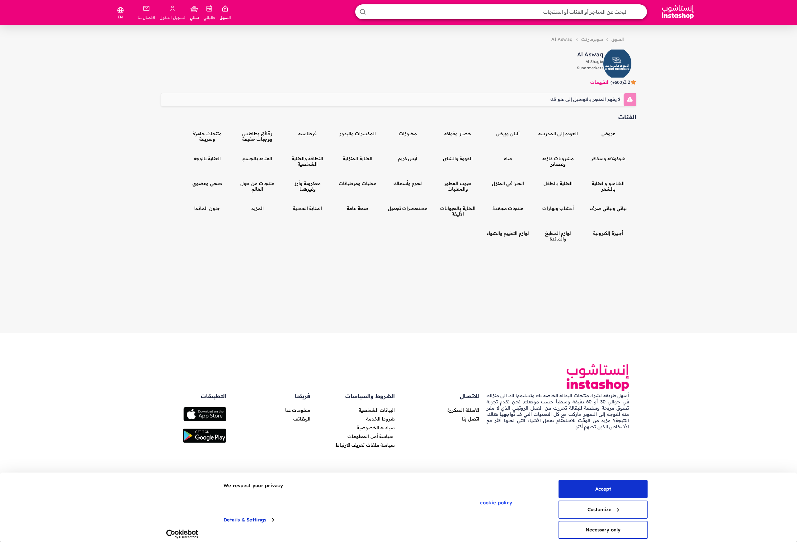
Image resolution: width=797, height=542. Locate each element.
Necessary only (603, 530)
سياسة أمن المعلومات (370, 436)
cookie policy (496, 503)
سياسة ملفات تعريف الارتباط (365, 445)
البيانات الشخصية (377, 410)
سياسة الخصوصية (376, 427)
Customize (599, 509)
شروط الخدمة (380, 419)
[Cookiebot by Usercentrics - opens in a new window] (182, 534)
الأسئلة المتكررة (463, 410)
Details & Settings (245, 520)
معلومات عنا (297, 410)
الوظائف (301, 419)
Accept (603, 489)
